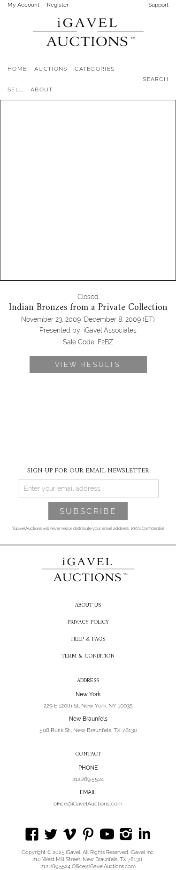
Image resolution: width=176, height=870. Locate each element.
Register (58, 4)
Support (158, 4)
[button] (50, 68)
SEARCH (155, 79)
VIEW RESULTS (88, 364)
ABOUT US (88, 605)
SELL (15, 89)
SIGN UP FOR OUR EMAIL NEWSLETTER (88, 470)
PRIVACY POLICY (88, 622)
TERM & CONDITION (88, 656)
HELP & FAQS (88, 639)
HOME (17, 68)
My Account (23, 4)
